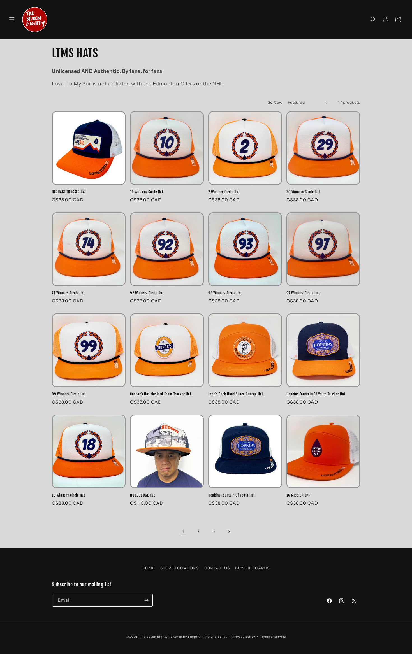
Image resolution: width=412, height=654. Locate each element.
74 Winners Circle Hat (68, 293)
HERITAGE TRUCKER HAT (69, 192)
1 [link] (183, 531)
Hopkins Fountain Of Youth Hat (231, 495)
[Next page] (229, 531)
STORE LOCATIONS (179, 568)
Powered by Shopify (184, 637)
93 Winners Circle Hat (225, 293)
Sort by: (275, 102)
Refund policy (216, 636)
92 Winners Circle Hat (147, 293)
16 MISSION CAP (298, 495)
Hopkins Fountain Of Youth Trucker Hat (315, 394)
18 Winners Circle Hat (68, 495)
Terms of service (273, 636)
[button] (12, 19)
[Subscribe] (146, 600)
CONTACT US (217, 568)
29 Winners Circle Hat (303, 192)
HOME (148, 568)
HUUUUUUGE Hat (142, 495)
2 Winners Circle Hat (224, 192)
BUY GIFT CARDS (252, 568)
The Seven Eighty (153, 637)
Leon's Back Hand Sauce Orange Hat (235, 394)
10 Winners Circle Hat (146, 192)
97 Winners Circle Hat (303, 293)
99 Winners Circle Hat (69, 394)
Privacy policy (243, 636)
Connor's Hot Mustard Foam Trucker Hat (160, 394)
